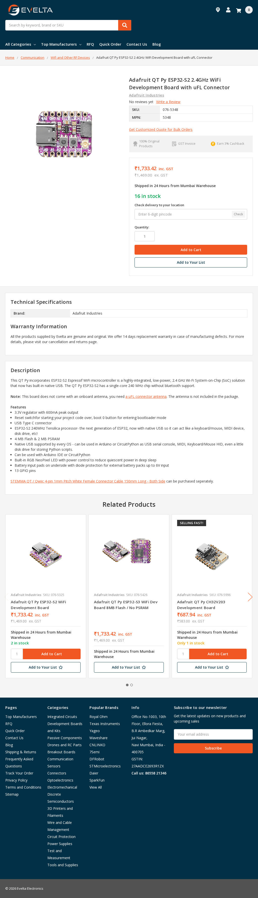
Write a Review (168, 101)
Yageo (94, 730)
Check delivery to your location (159, 205)
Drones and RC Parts (64, 744)
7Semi (94, 752)
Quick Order (110, 44)
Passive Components (64, 737)
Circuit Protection (61, 836)
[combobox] (68, 25)
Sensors (53, 766)
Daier (93, 773)
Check (238, 214)
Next (250, 597)
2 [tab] (131, 685)
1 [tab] (127, 685)
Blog (156, 44)
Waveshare (98, 737)
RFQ (90, 44)
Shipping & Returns (20, 752)
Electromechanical (62, 787)
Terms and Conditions (23, 787)
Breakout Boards (61, 752)
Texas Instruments (104, 723)
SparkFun (97, 780)
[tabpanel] (45, 596)
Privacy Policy (16, 780)
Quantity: (142, 227)
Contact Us (136, 44)
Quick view (45, 554)
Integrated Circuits (62, 716)
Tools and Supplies (62, 864)
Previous (7, 597)
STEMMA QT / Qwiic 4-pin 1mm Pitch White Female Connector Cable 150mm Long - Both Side (88, 481)
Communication (60, 759)
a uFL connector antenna (146, 396)
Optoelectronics (60, 780)
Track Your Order (19, 773)
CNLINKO (97, 744)
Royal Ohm (98, 716)
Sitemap (12, 794)
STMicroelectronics (105, 766)
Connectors (56, 773)
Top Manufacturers (59, 44)
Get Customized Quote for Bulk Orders (160, 129)
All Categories (18, 44)
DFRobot (96, 759)
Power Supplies (59, 843)
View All (95, 787)
